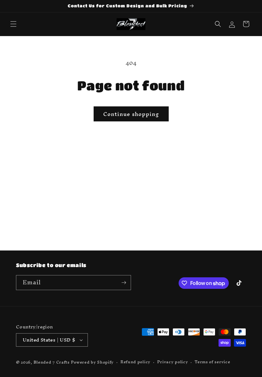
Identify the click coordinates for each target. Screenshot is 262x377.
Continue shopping (131, 114)
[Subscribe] (124, 282)
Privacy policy (172, 362)
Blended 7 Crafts (52, 362)
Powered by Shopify (92, 362)
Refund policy (135, 362)
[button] (13, 24)
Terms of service (212, 362)
